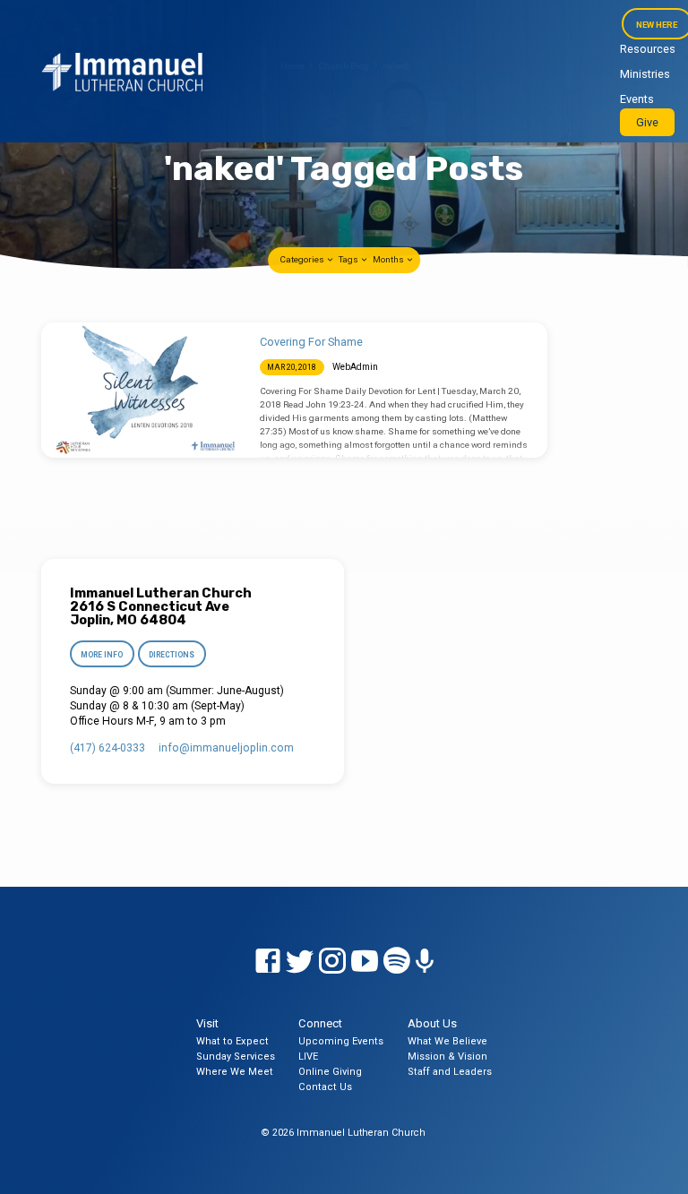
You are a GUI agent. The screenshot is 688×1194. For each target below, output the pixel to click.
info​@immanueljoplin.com (226, 748)
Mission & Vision (447, 1056)
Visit (207, 1023)
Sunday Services (235, 1056)
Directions (172, 654)
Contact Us (325, 1087)
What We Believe (447, 1041)
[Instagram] (332, 962)
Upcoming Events (340, 1041)
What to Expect (232, 1041)
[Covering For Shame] (142, 390)
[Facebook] (268, 962)
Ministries (645, 74)
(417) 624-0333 (107, 748)
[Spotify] (397, 962)
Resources (647, 49)
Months (389, 259)
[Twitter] (300, 962)
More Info (102, 654)
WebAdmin (355, 367)
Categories (303, 259)
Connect (320, 1023)
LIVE (308, 1056)
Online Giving (330, 1072)
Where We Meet (234, 1072)
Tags (349, 259)
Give (647, 122)
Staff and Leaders (450, 1072)
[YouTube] (364, 962)
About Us (432, 1023)
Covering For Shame (311, 341)
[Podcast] (424, 962)
